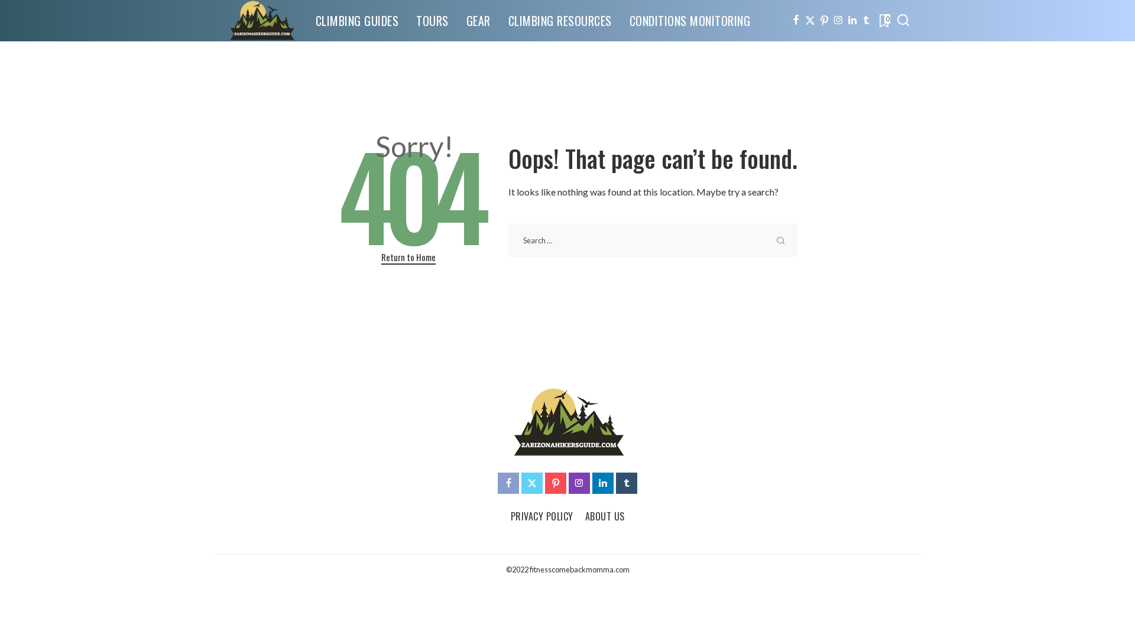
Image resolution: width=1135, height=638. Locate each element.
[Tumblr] (866, 20)
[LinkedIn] (852, 20)
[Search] (903, 20)
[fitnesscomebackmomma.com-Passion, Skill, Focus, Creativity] (261, 20)
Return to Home (408, 256)
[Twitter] (810, 20)
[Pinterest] (824, 20)
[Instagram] (839, 20)
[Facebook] (796, 20)
